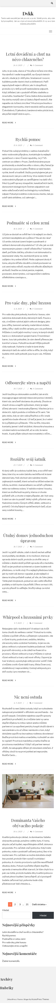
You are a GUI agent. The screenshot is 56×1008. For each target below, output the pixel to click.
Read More (8, 122)
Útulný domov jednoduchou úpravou (28, 538)
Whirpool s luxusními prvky (28, 617)
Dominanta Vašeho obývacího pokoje (28, 823)
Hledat (5, 910)
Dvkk (28, 13)
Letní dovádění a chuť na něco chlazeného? (28, 56)
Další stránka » (39, 904)
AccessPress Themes (40, 999)
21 (27, 904)
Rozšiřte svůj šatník (28, 459)
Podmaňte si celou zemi (28, 222)
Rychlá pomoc (28, 139)
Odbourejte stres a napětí (28, 382)
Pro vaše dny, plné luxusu (28, 302)
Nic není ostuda (28, 697)
